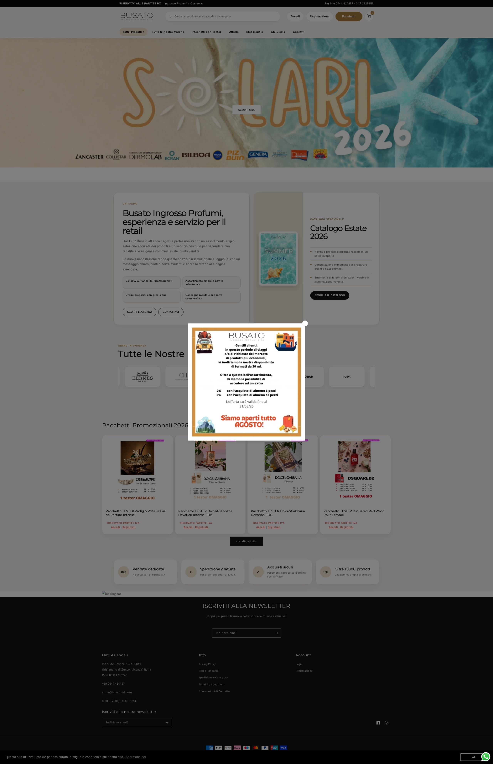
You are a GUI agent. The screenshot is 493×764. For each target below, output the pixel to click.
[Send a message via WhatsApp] (485, 756)
